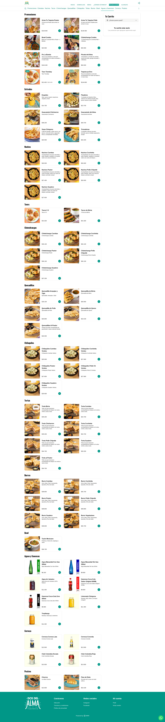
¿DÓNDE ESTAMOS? (100, 5)
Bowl (98, 8)
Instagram (86, 702)
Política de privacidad (60, 708)
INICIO (73, 5)
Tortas (88, 8)
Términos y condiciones (61, 705)
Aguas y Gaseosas (107, 8)
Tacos (53, 8)
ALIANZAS (124, 5)
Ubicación (57, 702)
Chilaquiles (80, 8)
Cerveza (118, 8)
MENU (89, 5)
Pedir (114, 702)
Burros (93, 8)
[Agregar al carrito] (59, 30)
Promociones (32, 8)
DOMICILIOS (81, 5)
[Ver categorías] (139, 8)
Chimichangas (61, 8)
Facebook (86, 705)
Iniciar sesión (117, 705)
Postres (124, 8)
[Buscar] (25, 8)
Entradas (41, 8)
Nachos (47, 8)
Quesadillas (71, 8)
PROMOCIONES (114, 5)
